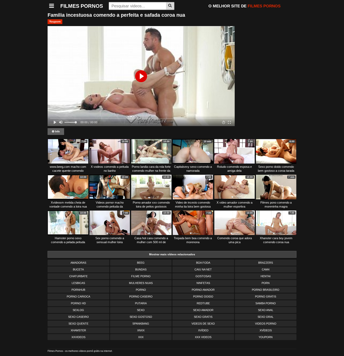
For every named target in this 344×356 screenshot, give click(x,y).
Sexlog (78, 310)
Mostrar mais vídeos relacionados (172, 254)
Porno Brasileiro (265, 289)
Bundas (141, 269)
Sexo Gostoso (141, 316)
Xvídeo (203, 330)
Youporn (55, 21)
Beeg (141, 262)
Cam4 (266, 269)
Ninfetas (203, 283)
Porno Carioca (78, 296)
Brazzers (265, 262)
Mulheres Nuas (141, 283)
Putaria (141, 303)
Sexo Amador (203, 310)
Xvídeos (266, 330)
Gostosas (203, 276)
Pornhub (78, 289)
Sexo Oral (266, 316)
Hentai (266, 276)
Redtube (203, 303)
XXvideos (78, 337)
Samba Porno (265, 303)
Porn (266, 283)
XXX (141, 337)
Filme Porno (140, 276)
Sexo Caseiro (78, 316)
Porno (141, 289)
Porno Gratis (265, 296)
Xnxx (141, 330)
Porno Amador (203, 289)
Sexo (141, 310)
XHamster (78, 330)
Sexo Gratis (203, 316)
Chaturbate (78, 276)
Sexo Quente (78, 323)
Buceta (78, 269)
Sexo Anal (265, 310)
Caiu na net (203, 269)
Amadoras (78, 262)
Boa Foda (203, 262)
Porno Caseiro (140, 296)
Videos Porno (265, 323)
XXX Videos (203, 337)
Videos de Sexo (203, 323)
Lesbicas (78, 283)
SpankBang (140, 323)
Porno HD (78, 303)
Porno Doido (203, 296)
